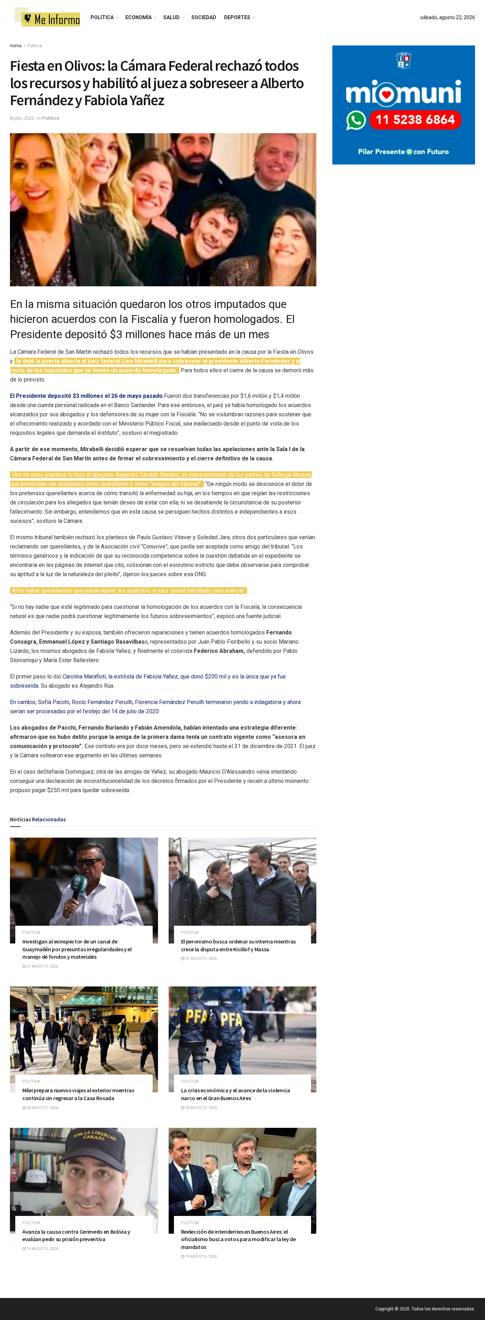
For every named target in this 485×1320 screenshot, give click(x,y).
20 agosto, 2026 (42, 1107)
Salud (171, 17)
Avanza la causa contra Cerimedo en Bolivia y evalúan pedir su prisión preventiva (76, 1235)
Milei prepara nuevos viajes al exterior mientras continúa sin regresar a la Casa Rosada (78, 1094)
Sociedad (203, 17)
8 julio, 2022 (22, 118)
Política (102, 17)
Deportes (237, 17)
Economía (138, 17)
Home (16, 45)
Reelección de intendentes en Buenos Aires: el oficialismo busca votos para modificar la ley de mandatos (238, 1239)
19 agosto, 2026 (42, 1248)
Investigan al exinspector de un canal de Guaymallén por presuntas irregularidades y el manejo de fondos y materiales (77, 949)
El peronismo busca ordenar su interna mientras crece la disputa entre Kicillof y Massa (238, 945)
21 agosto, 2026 (42, 966)
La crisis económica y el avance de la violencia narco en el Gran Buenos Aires (235, 1094)
